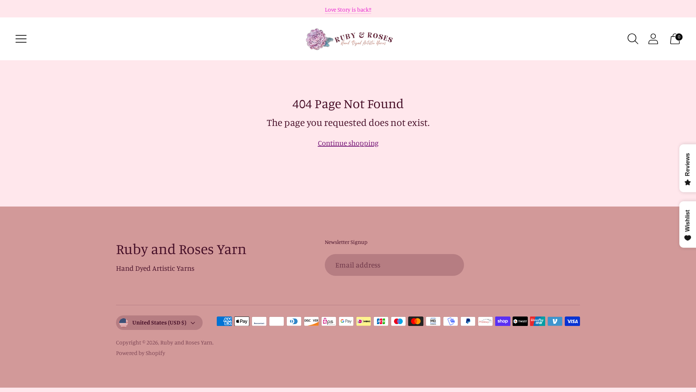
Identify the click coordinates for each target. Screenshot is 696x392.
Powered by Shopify (140, 352)
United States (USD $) (159, 322)
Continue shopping (348, 142)
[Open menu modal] (21, 39)
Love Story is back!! (348, 9)
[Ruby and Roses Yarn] (348, 39)
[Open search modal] (633, 39)
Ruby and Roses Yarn (186, 342)
